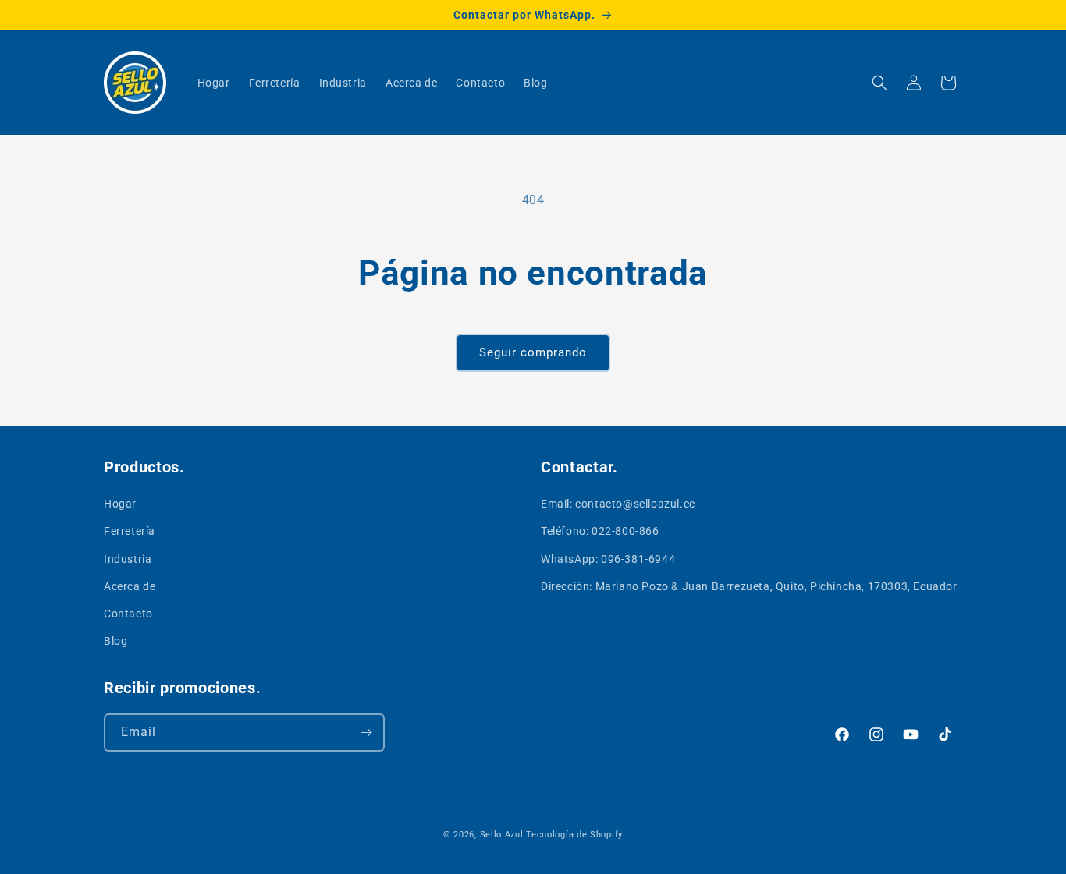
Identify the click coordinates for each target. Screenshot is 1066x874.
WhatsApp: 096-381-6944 (608, 559)
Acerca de (129, 586)
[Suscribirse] (366, 732)
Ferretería (129, 531)
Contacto (128, 613)
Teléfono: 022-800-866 (600, 531)
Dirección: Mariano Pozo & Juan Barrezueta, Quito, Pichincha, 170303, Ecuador (749, 586)
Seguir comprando (533, 352)
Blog (115, 641)
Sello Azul (502, 835)
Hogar (120, 503)
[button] (879, 82)
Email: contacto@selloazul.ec (618, 503)
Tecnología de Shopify (574, 835)
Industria (127, 559)
